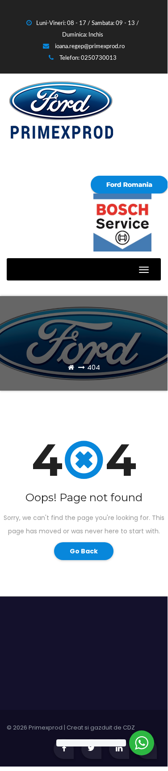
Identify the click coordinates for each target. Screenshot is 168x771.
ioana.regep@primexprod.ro (89, 46)
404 (93, 367)
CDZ (129, 727)
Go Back (84, 551)
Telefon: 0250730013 (87, 58)
